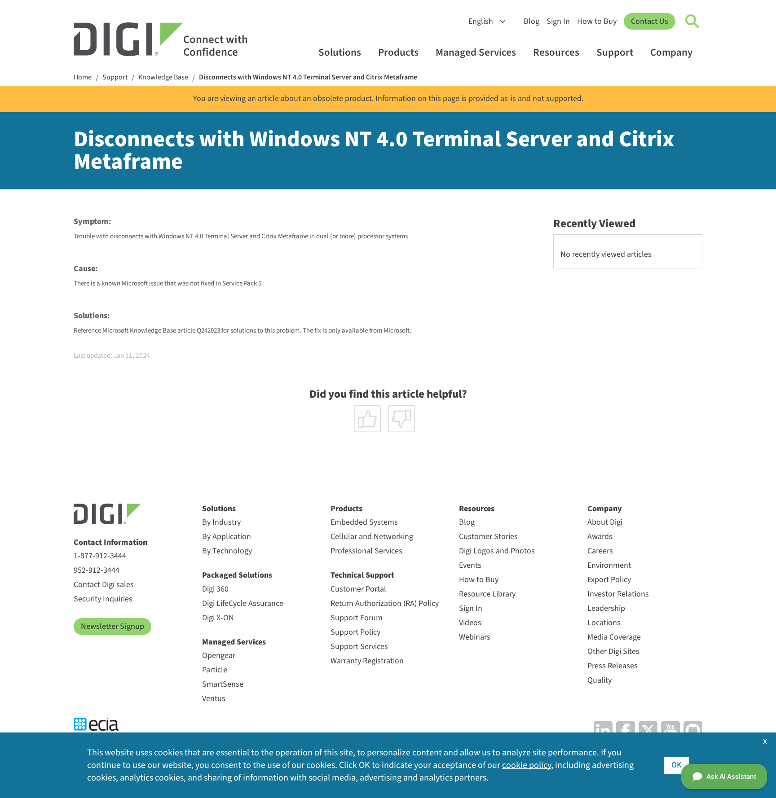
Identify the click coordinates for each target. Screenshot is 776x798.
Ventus (213, 698)
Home (83, 77)
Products (398, 52)
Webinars (474, 637)
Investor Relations (618, 594)
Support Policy (355, 632)
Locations (604, 622)
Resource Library (487, 594)
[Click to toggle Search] (692, 21)
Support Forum (357, 617)
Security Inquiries (103, 599)
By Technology (227, 551)
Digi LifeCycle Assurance (242, 603)
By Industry (221, 522)
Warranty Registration (367, 660)
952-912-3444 (96, 570)
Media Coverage (614, 637)
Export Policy (609, 579)
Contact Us (649, 21)
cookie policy (526, 765)
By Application (226, 536)
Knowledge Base (163, 77)
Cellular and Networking (372, 536)
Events (470, 565)
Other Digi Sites (613, 651)
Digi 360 (215, 589)
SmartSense (222, 684)
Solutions (339, 52)
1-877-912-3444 (100, 555)
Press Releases (612, 665)
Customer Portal (358, 589)
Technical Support (362, 575)
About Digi (604, 522)
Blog (531, 21)
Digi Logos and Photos (497, 551)
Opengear (218, 655)
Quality (599, 680)
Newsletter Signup (112, 626)
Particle (214, 669)
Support (614, 52)
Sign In (558, 21)
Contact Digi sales (104, 584)
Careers (600, 551)
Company (671, 52)
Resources (556, 52)
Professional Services (366, 551)
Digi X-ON (218, 617)
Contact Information (110, 542)
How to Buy (597, 21)
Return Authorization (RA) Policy (385, 603)
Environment (609, 565)
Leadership (606, 608)
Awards (600, 536)
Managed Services (476, 52)
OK (676, 765)
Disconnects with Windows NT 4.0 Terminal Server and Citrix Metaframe (308, 77)
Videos (470, 622)
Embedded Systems (364, 522)
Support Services (359, 646)
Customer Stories (488, 536)
